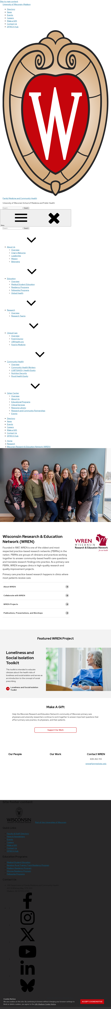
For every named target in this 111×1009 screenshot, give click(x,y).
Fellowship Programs (20, 290)
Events (10, 15)
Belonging (15, 261)
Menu (3, 225)
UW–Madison (17, 4)
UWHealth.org (17, 341)
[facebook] (27, 908)
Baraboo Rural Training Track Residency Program (28, 865)
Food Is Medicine (18, 344)
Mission (14, 258)
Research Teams (18, 316)
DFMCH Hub (12, 27)
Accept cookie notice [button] (92, 1002)
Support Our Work (55, 730)
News (9, 12)
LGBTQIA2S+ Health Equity (23, 370)
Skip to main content (9, 1)
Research (11, 310)
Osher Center (13, 393)
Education (11, 278)
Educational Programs (20, 402)
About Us (11, 247)
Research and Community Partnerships (28, 410)
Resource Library (18, 407)
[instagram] (27, 925)
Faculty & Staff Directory (18, 833)
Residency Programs (20, 287)
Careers (10, 18)
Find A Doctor (17, 339)
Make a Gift (12, 21)
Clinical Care (12, 333)
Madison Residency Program (19, 868)
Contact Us (12, 24)
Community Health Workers (23, 367)
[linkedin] (27, 976)
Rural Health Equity (19, 376)
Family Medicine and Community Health (20, 198)
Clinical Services (18, 405)
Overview (15, 250)
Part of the (50, 822)
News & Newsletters (16, 836)
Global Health (17, 293)
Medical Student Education (23, 284)
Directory (11, 9)
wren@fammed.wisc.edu (96, 763)
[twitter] (27, 942)
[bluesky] (27, 993)
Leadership (16, 255)
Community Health (15, 361)
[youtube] (27, 959)
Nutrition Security (19, 373)
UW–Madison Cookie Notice (45, 1004)
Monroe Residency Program (19, 871)
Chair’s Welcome (18, 253)
